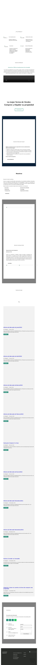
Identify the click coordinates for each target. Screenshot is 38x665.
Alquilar (25, 656)
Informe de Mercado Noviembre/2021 (13, 529)
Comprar (24, 654)
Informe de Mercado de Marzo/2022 (13, 385)
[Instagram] (10, 620)
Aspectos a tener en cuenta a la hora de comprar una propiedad (18, 588)
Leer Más (5, 334)
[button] (19, 109)
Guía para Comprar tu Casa (11, 443)
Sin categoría (5, 329)
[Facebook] (7, 620)
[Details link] (19, 316)
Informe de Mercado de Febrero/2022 (13, 414)
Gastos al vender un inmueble (11, 558)
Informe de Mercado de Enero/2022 (12, 472)
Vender (25, 652)
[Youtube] (13, 620)
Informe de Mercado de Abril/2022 (12, 356)
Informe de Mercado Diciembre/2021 (13, 500)
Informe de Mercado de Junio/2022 (12, 327)
